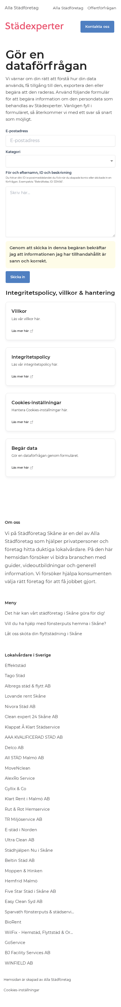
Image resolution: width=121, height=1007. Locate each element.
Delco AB (14, 747)
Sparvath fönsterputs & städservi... (39, 911)
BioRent (13, 922)
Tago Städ (15, 675)
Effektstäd (15, 665)
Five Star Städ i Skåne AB (30, 891)
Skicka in (17, 277)
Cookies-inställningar (21, 990)
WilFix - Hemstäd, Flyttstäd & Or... (39, 932)
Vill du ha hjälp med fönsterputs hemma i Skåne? (55, 623)
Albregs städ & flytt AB (28, 686)
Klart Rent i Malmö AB (27, 798)
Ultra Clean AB (19, 839)
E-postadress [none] (17, 131)
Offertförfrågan (102, 8)
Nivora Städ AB (20, 706)
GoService (15, 942)
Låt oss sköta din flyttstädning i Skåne (43, 633)
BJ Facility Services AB (27, 952)
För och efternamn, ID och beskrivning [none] (38, 172)
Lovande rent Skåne (25, 696)
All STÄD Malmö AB (24, 757)
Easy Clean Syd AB (23, 901)
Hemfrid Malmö (21, 881)
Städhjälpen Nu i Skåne (29, 850)
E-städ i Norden (21, 829)
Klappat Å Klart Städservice (32, 727)
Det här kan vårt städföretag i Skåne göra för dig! (55, 613)
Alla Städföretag (22, 7)
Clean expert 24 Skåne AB (31, 716)
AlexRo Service (20, 778)
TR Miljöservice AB (23, 819)
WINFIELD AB (19, 963)
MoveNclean (17, 768)
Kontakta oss (97, 26)
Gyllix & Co (15, 788)
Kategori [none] (13, 152)
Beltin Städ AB (20, 860)
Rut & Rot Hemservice (27, 809)
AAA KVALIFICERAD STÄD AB (34, 737)
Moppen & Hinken (23, 870)
